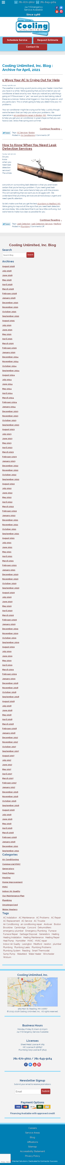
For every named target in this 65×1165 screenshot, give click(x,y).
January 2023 (8, 461)
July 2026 (6, 271)
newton (47, 944)
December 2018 (10, 683)
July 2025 (6, 325)
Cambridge (19, 927)
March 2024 (8, 398)
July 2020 (6, 597)
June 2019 (7, 656)
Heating (6, 878)
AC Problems (42, 917)
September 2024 (10, 370)
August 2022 (8, 484)
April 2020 (7, 611)
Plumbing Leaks (22, 947)
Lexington (27, 944)
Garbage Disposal (28, 934)
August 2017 (8, 756)
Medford (57, 224)
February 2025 (9, 348)
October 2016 (9, 801)
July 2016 (6, 815)
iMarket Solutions (20, 1161)
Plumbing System (11, 950)
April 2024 (7, 393)
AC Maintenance (26, 917)
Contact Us (32, 46)
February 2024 (9, 402)
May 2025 (6, 334)
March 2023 (8, 452)
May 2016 (6, 824)
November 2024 (10, 361)
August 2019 (8, 647)
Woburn (7, 957)
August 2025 (8, 321)
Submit (45, 1091)
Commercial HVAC (11, 864)
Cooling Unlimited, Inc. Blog (32, 245)
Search (30, 255)
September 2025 (10, 316)
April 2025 (7, 339)
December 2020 (10, 574)
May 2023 (6, 443)
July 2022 (6, 488)
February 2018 (9, 728)
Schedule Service (17, 40)
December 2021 (10, 520)
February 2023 (9, 457)
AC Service (26, 921)
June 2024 (7, 384)
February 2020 (9, 620)
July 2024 (7, 379)
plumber (57, 944)
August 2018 (8, 701)
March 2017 (7, 778)
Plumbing (25, 226)
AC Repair (56, 917)
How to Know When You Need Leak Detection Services (29, 146)
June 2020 (7, 602)
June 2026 (7, 275)
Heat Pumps (8, 873)
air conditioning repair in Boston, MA (30, 115)
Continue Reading (50, 129)
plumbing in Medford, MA (48, 204)
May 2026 (6, 280)
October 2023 (9, 420)
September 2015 (10, 851)
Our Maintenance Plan (13, 896)
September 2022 (10, 479)
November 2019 (10, 633)
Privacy (3, 1162)
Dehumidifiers (44, 927)
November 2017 (10, 742)
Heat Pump (8, 941)
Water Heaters (9, 909)
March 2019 (8, 669)
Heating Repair (52, 937)
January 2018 (8, 733)
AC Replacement (11, 921)
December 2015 (10, 846)
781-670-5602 (26, 2)
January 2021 (8, 570)
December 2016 (10, 792)
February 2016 (9, 837)
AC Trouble (39, 921)
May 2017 (6, 769)
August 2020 (8, 593)
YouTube (57, 11)
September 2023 (10, 425)
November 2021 (10, 525)
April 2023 (7, 447)
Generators (8, 869)
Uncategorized (10, 905)
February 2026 (9, 293)
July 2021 (6, 543)
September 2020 (10, 588)
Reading (26, 950)
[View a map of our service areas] (32, 1006)
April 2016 (7, 828)
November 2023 (10, 416)
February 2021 (9, 565)
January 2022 (8, 515)
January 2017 (8, 787)
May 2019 (6, 660)
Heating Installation (12, 937)
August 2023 (8, 429)
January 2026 (8, 298)
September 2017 (10, 751)
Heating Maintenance (33, 937)
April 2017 (7, 774)
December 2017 (10, 737)
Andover (48, 924)
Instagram (61, 11)
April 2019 (7, 665)
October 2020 (9, 583)
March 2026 (8, 289)
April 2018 (7, 719)
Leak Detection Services (42, 224)
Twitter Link (6, 132)
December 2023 (10, 411)
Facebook (57, 8)
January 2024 (9, 407)
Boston (32, 132)
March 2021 (8, 561)
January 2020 (8, 624)
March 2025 (8, 343)
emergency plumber (13, 931)
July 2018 (6, 706)
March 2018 (8, 724)
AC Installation (10, 917)
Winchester (48, 954)
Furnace (52, 931)
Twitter (61, 8)
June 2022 (7, 493)
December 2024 (10, 357)
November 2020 (10, 579)
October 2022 (9, 475)
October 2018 (9, 692)
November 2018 (10, 688)
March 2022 (8, 506)
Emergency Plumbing (36, 931)
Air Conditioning (28, 135)
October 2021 (9, 529)
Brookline (8, 927)
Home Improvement (12, 882)
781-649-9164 (48, 2)
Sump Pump (9, 954)
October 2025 (9, 312)
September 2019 (10, 642)
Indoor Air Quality (11, 891)
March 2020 (8, 615)
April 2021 (7, 556)
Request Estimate (47, 40)
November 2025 (10, 307)
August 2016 (8, 810)
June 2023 (7, 438)
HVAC (5, 887)
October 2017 (9, 747)
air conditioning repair (31, 924)
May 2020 (6, 606)
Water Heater (35, 954)
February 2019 (9, 674)
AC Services (22, 132)
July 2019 (6, 651)
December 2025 (10, 303)
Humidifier (21, 941)
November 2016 (10, 796)
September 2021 (10, 534)
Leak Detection (23, 224)
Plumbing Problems (41, 947)
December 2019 (10, 629)
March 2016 (8, 833)
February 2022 (9, 511)
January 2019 (8, 679)
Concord (31, 927)
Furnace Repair (10, 934)
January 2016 (8, 842)
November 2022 (10, 470)
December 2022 (10, 466)
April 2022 (7, 502)
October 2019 (9, 638)
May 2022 (6, 497)
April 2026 (7, 284)
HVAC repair (41, 941)
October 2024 (9, 366)
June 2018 (7, 710)
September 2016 (10, 805)
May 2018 (6, 715)
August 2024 (8, 375)
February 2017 (9, 783)
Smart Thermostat (40, 950)
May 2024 (7, 389)
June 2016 (7, 819)
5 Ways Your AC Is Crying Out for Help (31, 80)
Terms (8, 1162)
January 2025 (8, 352)
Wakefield (22, 954)
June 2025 (7, 330)
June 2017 (7, 765)
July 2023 (6, 434)
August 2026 (8, 266)
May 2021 (6, 552)
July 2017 (6, 760)
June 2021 (7, 547)
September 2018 (10, 697)
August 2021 (8, 538)
